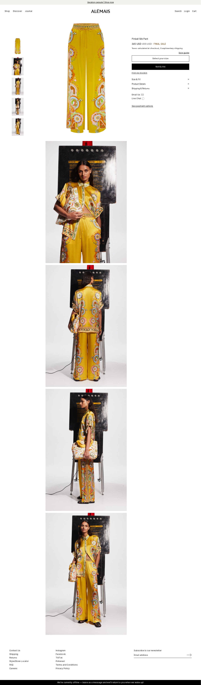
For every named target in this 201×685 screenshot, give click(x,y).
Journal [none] (28, 11)
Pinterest (60, 661)
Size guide (184, 52)
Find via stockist (139, 73)
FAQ (11, 665)
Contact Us (14, 650)
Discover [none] (17, 11)
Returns (13, 658)
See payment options (142, 106)
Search (178, 11)
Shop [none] (7, 11)
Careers (13, 668)
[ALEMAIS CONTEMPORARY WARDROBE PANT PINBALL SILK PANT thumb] (18, 46)
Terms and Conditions (67, 665)
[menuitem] (8, 11)
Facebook (61, 654)
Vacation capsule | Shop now (100, 2)
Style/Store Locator (19, 661)
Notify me (160, 66)
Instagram (60, 650)
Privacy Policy (63, 668)
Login (187, 11)
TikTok (59, 658)
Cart (194, 11)
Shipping (13, 654)
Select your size (160, 58)
